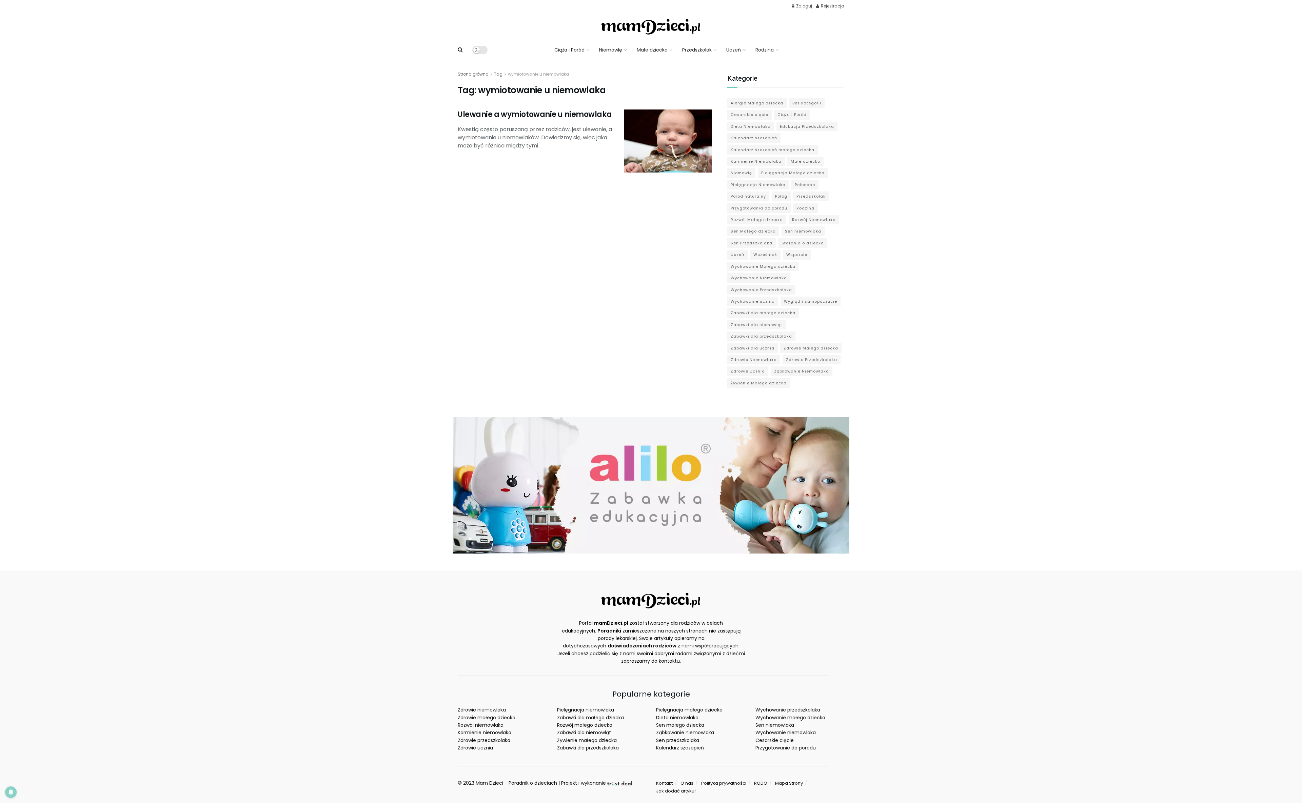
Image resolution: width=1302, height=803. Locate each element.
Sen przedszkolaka (677, 740)
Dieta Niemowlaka (751, 126)
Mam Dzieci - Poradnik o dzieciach (516, 783)
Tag (498, 74)
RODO (760, 783)
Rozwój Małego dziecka (757, 219)
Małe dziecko (652, 49)
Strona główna (473, 74)
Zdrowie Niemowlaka (754, 359)
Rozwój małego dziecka (584, 725)
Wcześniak (765, 254)
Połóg (781, 196)
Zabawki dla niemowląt (756, 324)
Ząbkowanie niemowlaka (685, 732)
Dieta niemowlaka (677, 717)
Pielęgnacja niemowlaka (585, 709)
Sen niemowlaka (803, 231)
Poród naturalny (748, 196)
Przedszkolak (697, 49)
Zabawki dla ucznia (752, 348)
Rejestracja (832, 6)
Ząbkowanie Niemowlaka (801, 371)
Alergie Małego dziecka (757, 103)
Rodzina (764, 49)
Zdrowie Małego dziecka (811, 348)
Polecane (805, 184)
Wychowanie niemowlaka (785, 732)
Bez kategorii (806, 103)
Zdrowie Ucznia (748, 371)
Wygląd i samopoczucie (810, 301)
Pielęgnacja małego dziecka (689, 709)
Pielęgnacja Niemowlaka (758, 184)
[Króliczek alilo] (651, 485)
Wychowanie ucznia (753, 301)
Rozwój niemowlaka (481, 725)
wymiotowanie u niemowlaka (538, 74)
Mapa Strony (789, 783)
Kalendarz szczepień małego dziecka (772, 150)
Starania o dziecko (803, 243)
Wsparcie (796, 254)
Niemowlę (610, 49)
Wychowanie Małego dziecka (763, 266)
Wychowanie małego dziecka (790, 717)
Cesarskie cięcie (749, 114)
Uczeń (733, 49)
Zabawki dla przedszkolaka (761, 336)
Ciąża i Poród (569, 49)
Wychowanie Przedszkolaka (761, 290)
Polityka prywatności (723, 783)
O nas (686, 783)
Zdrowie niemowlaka (482, 709)
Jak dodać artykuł (675, 791)
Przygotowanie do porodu (785, 747)
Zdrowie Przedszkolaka (811, 359)
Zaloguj (803, 6)
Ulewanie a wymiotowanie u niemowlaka (535, 114)
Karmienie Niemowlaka (756, 161)
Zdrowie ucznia (475, 747)
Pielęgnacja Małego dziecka (793, 173)
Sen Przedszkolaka (751, 243)
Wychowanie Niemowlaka (759, 278)
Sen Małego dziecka (753, 231)
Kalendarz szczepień (754, 138)
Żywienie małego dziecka (587, 740)
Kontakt (664, 783)
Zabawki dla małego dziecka (763, 313)
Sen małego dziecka (680, 725)
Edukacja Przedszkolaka (807, 126)
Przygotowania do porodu (759, 208)
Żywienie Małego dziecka (759, 383)
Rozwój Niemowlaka (814, 219)
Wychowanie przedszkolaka (787, 709)
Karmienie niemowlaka (484, 732)
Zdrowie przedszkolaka (484, 740)
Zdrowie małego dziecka (486, 717)
